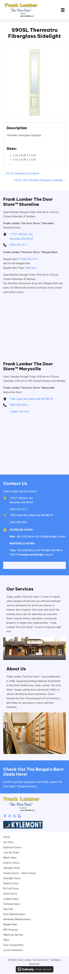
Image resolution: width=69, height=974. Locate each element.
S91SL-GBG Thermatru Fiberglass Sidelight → (40, 180)
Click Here (30, 267)
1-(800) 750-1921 (20, 411)
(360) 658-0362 (18, 404)
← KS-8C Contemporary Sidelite (21, 173)
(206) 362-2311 (18, 244)
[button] (4, 816)
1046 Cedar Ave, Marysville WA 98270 (31, 398)
